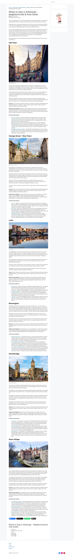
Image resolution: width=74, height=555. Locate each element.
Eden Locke (13, 208)
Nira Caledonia (14, 431)
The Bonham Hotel (15, 511)
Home (10, 7)
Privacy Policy (11, 546)
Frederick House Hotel (15, 213)
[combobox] (57, 2)
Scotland (28, 7)
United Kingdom (22, 7)
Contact (10, 548)
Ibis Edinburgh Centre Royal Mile (18, 129)
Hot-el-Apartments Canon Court (18, 341)
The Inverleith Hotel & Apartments (18, 346)
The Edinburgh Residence (16, 501)
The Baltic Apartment (15, 291)
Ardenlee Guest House (16, 336)
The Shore (13, 296)
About (10, 545)
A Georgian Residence (15, 426)
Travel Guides (15, 7)
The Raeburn (14, 421)
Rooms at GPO (14, 286)
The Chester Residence (16, 506)
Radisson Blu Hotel (15, 122)
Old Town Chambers (15, 117)
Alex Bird (16, 16)
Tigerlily (12, 203)
